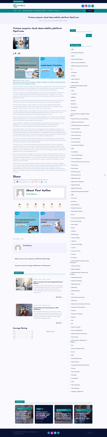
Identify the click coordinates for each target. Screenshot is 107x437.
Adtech (73, 56)
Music (72, 294)
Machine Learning (75, 265)
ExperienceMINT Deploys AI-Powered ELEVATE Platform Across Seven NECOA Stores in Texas (23, 415)
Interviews (73, 254)
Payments (73, 310)
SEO (72, 355)
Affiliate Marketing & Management (79, 65)
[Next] (91, 402)
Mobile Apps (74, 287)
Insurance (73, 247)
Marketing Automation (76, 277)
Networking (74, 300)
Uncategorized (74, 378)
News (19, 10)
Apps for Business (75, 79)
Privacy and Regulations (77, 330)
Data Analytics (74, 168)
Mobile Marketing (75, 290)
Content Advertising (76, 135)
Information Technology (76, 244)
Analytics (73, 75)
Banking (73, 100)
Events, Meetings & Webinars (78, 218)
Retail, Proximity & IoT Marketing (79, 333)
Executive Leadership (76, 221)
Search (73, 30)
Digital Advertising (75, 178)
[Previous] (89, 402)
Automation (74, 94)
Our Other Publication (18, 433)
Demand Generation (76, 175)
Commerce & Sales (75, 128)
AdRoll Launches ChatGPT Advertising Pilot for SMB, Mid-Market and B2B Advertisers (43, 415)
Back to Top (90, 432)
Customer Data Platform (77, 155)
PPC (72, 320)
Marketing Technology (76, 280)
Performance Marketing (76, 313)
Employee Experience (76, 208)
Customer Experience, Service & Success (80, 161)
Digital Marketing (75, 184)
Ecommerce (74, 201)
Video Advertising (75, 384)
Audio (72, 90)
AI (71, 69)
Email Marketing (75, 204)
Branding (73, 110)
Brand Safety (74, 107)
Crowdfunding (74, 151)
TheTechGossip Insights (40, 10)
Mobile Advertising (75, 284)
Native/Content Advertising (77, 297)
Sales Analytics (74, 337)
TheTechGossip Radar (28, 10)
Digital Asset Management (77, 181)
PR (72, 323)
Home (15, 10)
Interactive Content (75, 251)
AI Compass (50, 10)
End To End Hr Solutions (77, 211)
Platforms (15, 34)
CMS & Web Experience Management (80, 125)
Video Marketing (75, 388)
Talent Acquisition (75, 371)
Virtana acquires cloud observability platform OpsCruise (55, 20)
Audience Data (74, 82)
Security (73, 351)
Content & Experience (76, 132)
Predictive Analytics (75, 327)
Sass (72, 345)
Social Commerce (75, 361)
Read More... (59, 297)
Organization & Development (78, 307)
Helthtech (73, 231)
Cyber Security (74, 165)
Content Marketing (75, 138)
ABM (72, 49)
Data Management (75, 171)
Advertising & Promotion (77, 59)
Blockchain (73, 103)
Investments (74, 257)
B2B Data (73, 97)
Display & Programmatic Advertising (79, 191)
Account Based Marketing (77, 52)
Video (72, 381)
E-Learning (74, 198)
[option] (24, 414)
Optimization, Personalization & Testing (80, 304)
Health (73, 227)
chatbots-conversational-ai (77, 122)
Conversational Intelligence (77, 145)
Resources (57, 10)
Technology (73, 375)
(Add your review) (50, 331)
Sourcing (73, 368)
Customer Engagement (76, 158)
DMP (72, 194)
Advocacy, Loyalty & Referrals (78, 62)
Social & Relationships (76, 358)
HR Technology (74, 234)
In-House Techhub (75, 237)
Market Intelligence (75, 269)
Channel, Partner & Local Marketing (79, 118)
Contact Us (90, 10)
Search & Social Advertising (77, 348)
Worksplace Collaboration (77, 391)
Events (72, 214)
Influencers (73, 241)
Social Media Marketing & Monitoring (80, 365)
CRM (72, 148)
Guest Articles (74, 224)
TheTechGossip (31, 194)
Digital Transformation (76, 188)
